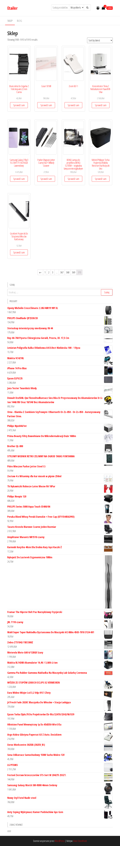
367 (61, 272)
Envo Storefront (80, 841)
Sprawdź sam (19, 105)
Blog (19, 20)
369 (73, 272)
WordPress (60, 841)
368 (67, 272)
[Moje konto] (98, 8)
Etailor (12, 8)
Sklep (10, 20)
